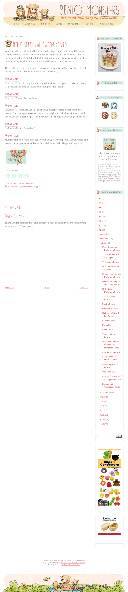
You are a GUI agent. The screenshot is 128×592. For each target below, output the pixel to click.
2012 (100, 225)
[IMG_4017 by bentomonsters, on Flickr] (11, 94)
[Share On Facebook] (8, 178)
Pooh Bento (107, 329)
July (102, 401)
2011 (99, 230)
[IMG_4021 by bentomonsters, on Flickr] (12, 135)
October (104, 243)
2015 (100, 212)
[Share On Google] (14, 178)
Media (59, 24)
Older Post (84, 287)
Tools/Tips (107, 24)
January (103, 424)
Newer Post (9, 287)
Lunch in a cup (108, 320)
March (103, 419)
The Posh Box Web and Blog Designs (73, 563)
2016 (100, 207)
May (102, 410)
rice (31, 183)
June (102, 406)
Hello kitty (26, 183)
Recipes (90, 24)
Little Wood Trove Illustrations (70, 565)
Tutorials (74, 24)
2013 (100, 221)
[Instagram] (105, 109)
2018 (100, 198)
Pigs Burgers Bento (111, 352)
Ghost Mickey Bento (111, 309)
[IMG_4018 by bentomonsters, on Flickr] (12, 105)
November (105, 238)
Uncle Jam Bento (110, 372)
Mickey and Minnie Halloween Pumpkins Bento (110, 344)
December (105, 234)
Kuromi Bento (108, 325)
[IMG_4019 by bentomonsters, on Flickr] (12, 79)
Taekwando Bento (110, 262)
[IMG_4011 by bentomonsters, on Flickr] (11, 124)
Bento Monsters (54, 560)
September (105, 392)
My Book (45, 24)
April (102, 415)
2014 (100, 216)
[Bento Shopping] (110, 506)
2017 (100, 203)
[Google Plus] (105, 119)
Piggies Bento (108, 304)
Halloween (17, 183)
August (103, 397)
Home (17, 24)
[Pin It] (20, 178)
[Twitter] (114, 109)
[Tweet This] (27, 178)
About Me (30, 24)
